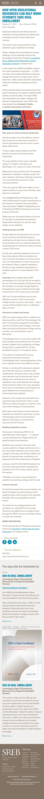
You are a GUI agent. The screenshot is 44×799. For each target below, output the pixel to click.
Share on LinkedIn (15, 542)
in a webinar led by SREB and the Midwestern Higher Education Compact (21, 61)
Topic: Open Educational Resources (15, 556)
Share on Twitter (10, 542)
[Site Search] (36, 3)
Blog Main (6, 553)
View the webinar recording (14, 588)
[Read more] (22, 120)
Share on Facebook (4, 542)
